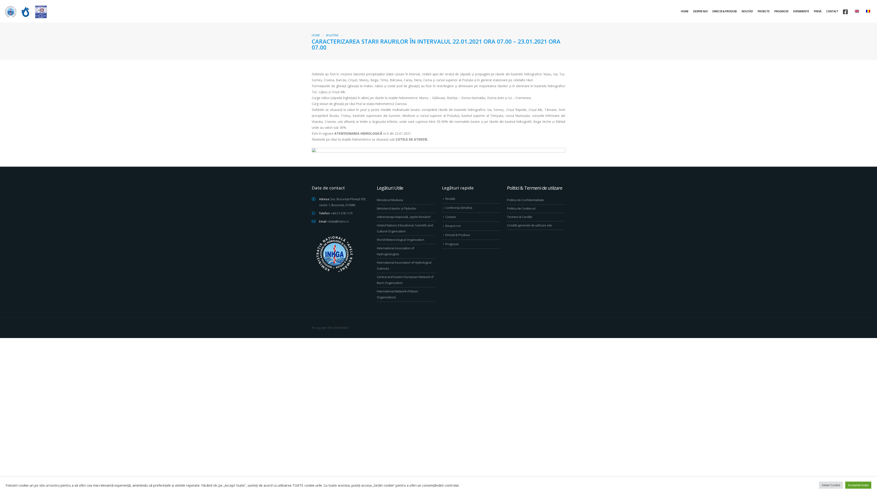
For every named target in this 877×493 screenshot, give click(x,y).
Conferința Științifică (458, 208)
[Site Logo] (25, 12)
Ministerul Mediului (390, 200)
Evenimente (801, 11)
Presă (817, 11)
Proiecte (763, 11)
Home (684, 11)
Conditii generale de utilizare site (529, 225)
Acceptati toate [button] (858, 485)
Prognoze (781, 11)
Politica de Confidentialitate (525, 200)
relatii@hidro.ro (338, 221)
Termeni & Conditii (519, 217)
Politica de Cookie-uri (521, 208)
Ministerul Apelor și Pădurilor (396, 208)
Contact (832, 11)
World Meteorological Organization (400, 240)
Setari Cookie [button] (831, 485)
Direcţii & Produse (724, 11)
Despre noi (700, 11)
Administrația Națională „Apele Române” (404, 217)
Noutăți (747, 11)
